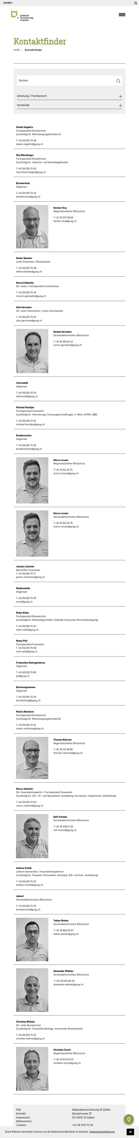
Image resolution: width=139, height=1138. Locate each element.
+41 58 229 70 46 (27, 140)
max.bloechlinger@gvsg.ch (31, 172)
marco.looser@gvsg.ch (66, 473)
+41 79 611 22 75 (64, 470)
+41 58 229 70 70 (27, 193)
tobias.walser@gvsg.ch (66, 934)
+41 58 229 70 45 (27, 168)
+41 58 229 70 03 (27, 802)
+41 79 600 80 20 (65, 981)
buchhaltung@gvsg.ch (28, 700)
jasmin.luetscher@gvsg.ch (30, 577)
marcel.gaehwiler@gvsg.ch (31, 296)
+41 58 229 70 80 (27, 672)
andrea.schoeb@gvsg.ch (29, 885)
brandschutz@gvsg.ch (28, 196)
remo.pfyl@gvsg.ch (26, 651)
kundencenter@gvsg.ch (29, 449)
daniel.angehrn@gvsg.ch (29, 144)
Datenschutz (24, 1121)
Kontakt (21, 1113)
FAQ (18, 1109)
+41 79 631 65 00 (64, 1059)
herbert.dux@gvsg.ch (65, 221)
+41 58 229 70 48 (27, 268)
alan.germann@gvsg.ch (29, 320)
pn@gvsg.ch (22, 676)
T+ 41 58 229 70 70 (26, 906)
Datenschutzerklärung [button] (102, 1132)
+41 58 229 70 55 (27, 421)
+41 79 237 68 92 (64, 217)
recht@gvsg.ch (24, 602)
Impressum (23, 1117)
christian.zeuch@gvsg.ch (67, 1063)
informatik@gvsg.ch (27, 396)
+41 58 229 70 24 (27, 292)
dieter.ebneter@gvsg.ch (29, 271)
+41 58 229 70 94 (27, 648)
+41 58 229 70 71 (27, 573)
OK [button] (130, 1132)
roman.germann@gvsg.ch (67, 345)
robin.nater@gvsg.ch (27, 630)
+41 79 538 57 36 (64, 826)
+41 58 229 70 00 (27, 393)
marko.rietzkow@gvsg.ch (30, 728)
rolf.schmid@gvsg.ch (64, 830)
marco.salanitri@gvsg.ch (29, 806)
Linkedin (21, 1125)
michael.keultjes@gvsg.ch (30, 424)
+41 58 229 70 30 (27, 445)
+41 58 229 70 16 (27, 725)
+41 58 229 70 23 (27, 881)
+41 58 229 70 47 (27, 626)
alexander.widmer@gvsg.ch (68, 984)
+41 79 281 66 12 (64, 341)
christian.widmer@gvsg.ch (30, 1038)
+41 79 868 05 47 (64, 930)
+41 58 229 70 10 (27, 1035)
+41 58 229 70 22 (27, 317)
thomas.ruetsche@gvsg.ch (68, 753)
